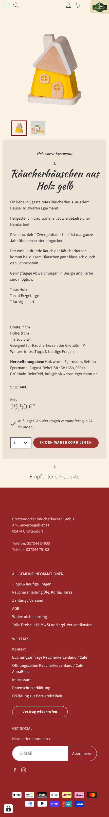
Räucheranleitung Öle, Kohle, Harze (42, 592)
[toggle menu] (6, 5)
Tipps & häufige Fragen (54, 351)
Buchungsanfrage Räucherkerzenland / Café (49, 657)
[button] (52, 111)
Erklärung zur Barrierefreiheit (37, 696)
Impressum (21, 680)
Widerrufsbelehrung (29, 616)
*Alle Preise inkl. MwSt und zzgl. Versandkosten (52, 625)
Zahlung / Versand (27, 600)
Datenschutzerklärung (31, 688)
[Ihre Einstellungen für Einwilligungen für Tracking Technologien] (8, 808)
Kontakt (19, 649)
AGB (15, 608)
